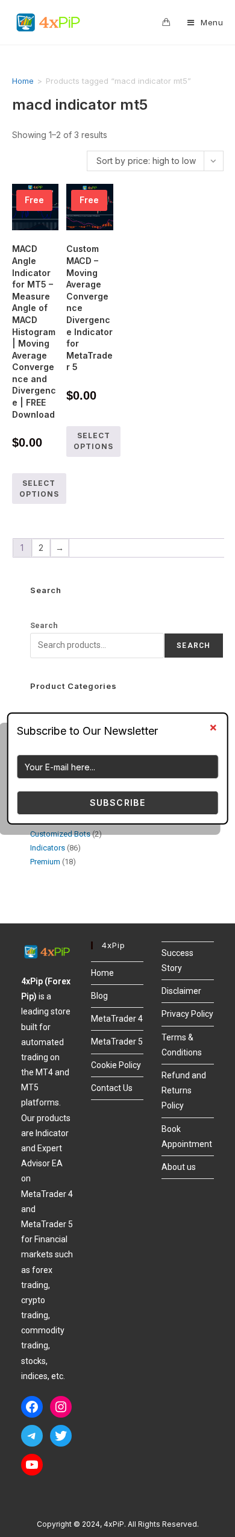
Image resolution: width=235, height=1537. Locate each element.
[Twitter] (61, 1436)
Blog (99, 996)
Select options (39, 488)
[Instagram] (61, 1407)
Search (44, 625)
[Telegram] (32, 1436)
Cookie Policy (116, 1065)
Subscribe (118, 802)
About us (178, 1167)
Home (23, 81)
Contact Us (112, 1088)
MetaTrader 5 (117, 1041)
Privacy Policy (187, 1014)
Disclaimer (181, 991)
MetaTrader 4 (117, 1018)
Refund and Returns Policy (183, 1090)
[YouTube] (32, 1465)
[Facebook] (32, 1407)
